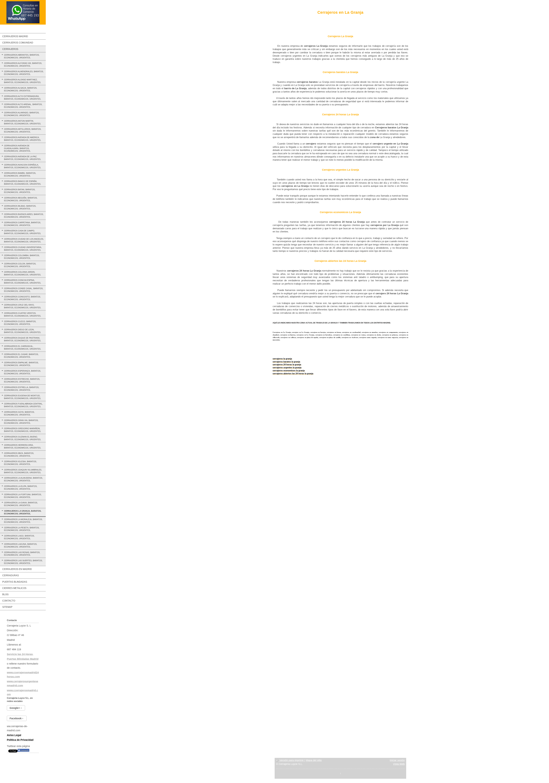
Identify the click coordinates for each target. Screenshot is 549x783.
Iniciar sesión (397, 760)
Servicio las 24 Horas (20, 654)
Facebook (16, 718)
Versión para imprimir (291, 760)
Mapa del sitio (314, 760)
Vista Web (399, 764)
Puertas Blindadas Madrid (22, 659)
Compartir (24, 750)
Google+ (15, 708)
